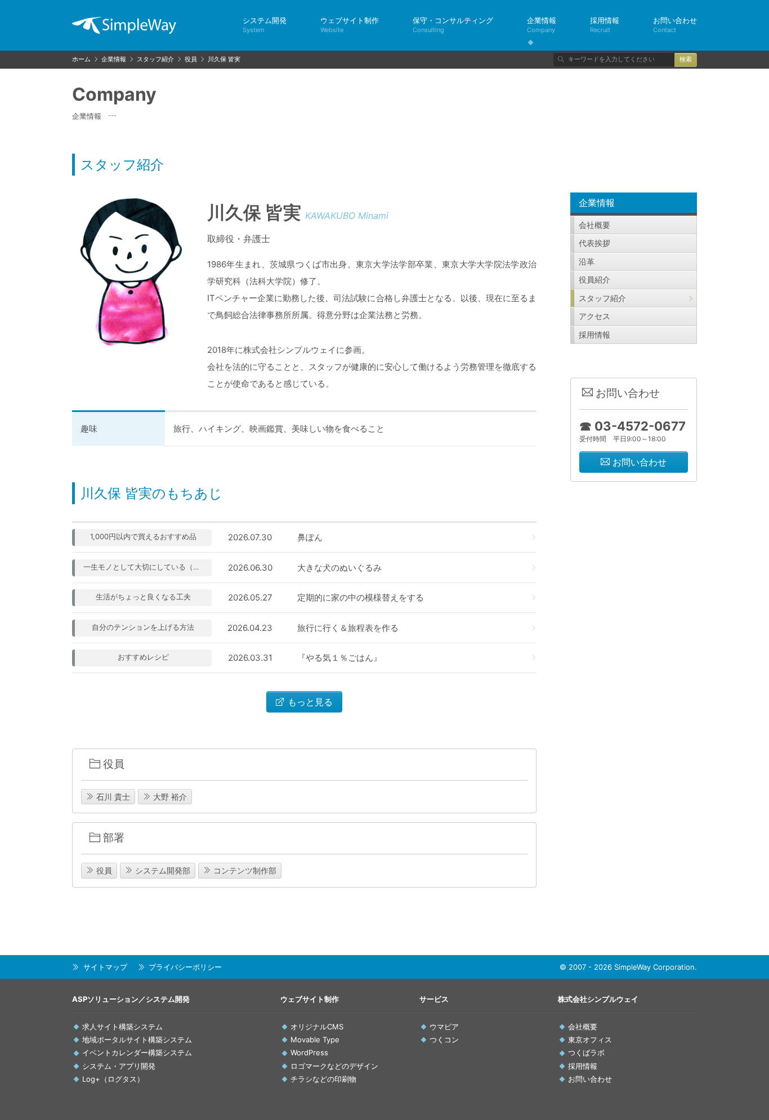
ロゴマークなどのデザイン (334, 1065)
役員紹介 (594, 279)
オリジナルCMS (316, 1026)
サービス (434, 999)
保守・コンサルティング (453, 25)
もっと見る (309, 701)
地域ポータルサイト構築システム (137, 1039)
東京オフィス (590, 1039)
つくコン (444, 1039)
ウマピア (444, 1026)
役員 (103, 870)
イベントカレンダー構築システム (137, 1052)
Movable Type (314, 1039)
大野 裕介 (169, 796)
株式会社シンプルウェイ (598, 999)
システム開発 (265, 25)
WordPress (309, 1052)
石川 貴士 (112, 796)
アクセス (594, 316)
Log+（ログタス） (113, 1078)
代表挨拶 (594, 243)
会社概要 (594, 225)
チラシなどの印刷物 (323, 1078)
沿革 (586, 261)
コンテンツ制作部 (243, 870)
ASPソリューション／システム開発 (131, 999)
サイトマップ (105, 966)
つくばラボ (586, 1052)
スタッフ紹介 (602, 298)
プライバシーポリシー (185, 966)
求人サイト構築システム (122, 1026)
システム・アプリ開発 (118, 1065)
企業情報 (541, 25)
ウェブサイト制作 (349, 25)
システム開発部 (161, 870)
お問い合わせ (675, 25)
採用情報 (604, 25)
